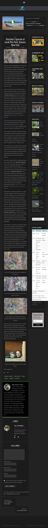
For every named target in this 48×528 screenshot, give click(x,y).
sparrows (11, 378)
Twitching (17, 378)
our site (34, 21)
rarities (6, 378)
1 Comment (23, 47)
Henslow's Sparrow (8, 376)
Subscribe (38, 324)
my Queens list (15, 167)
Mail (7, 467)
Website (6, 473)
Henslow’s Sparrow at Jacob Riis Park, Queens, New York (15, 42)
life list (11, 396)
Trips (15, 36)
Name (7, 461)
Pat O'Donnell (19, 425)
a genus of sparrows (20, 184)
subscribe (38, 23)
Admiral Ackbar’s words (9, 126)
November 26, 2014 (9, 47)
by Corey (17, 47)
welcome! (41, 25)
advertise (32, 23)
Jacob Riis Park (17, 376)
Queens (23, 376)
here (35, 302)
